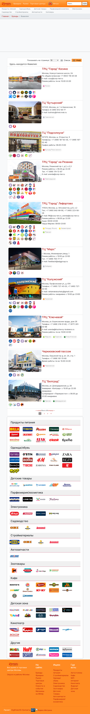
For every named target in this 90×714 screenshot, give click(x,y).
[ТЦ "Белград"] (24, 390)
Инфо (78, 60)
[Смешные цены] (14, 471)
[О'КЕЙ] (54, 440)
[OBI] (14, 528)
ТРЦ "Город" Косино (55, 68)
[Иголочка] (10, 345)
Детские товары (40, 9)
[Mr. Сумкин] (14, 193)
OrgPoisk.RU (16, 710)
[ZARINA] (26, 96)
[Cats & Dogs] (14, 197)
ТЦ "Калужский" (52, 279)
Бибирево (48, 266)
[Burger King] (22, 185)
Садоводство (7, 12)
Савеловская (49, 117)
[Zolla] (30, 231)
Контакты (26, 710)
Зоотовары (50, 12)
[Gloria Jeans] (22, 227)
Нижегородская (50, 179)
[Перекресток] (10, 155)
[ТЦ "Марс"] (24, 259)
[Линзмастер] (10, 310)
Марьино (48, 337)
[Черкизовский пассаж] (24, 361)
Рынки (25, 4)
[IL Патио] (30, 235)
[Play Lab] (27, 610)
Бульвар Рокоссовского (53, 150)
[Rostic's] (18, 92)
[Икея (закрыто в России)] (14, 542)
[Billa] (14, 429)
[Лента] (14, 273)
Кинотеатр (75, 683)
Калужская (48, 299)
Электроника (77, 9)
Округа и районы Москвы (18, 674)
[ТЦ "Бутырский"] (24, 112)
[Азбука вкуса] (67, 434)
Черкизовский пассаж (56, 351)
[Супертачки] (27, 615)
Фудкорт (74, 686)
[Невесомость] (40, 615)
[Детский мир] (30, 92)
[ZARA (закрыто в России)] (26, 185)
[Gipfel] (30, 96)
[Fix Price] (22, 375)
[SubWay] (26, 155)
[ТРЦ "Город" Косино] (24, 78)
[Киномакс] (54, 629)
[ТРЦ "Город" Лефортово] (24, 213)
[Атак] (40, 440)
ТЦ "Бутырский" (52, 102)
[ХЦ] (67, 465)
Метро (56, 4)
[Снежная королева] (14, 92)
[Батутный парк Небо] (67, 610)
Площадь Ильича (51, 228)
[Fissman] (34, 96)
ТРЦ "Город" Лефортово (57, 203)
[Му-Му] (40, 590)
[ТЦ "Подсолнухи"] (24, 142)
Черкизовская (49, 366)
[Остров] (22, 238)
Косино (47, 86)
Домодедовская (60, 401)
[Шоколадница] (27, 590)
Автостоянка (76, 673)
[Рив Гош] (34, 92)
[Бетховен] (27, 570)
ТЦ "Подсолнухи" (53, 132)
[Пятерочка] (67, 429)
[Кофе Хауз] (30, 306)
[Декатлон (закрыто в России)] (14, 96)
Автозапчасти (37, 12)
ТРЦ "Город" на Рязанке (57, 162)
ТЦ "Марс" (49, 249)
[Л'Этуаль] (30, 185)
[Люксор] (14, 635)
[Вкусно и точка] (26, 92)
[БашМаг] (54, 460)
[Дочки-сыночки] (67, 485)
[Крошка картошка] (22, 92)
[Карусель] (54, 434)
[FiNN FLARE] (10, 242)
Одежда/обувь (25, 9)
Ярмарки (17, 4)
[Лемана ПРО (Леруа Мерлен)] (22, 96)
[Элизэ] (40, 499)
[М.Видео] (14, 189)
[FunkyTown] (54, 615)
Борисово (58, 337)
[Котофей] (10, 96)
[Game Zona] (54, 610)
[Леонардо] (10, 238)
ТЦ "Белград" (50, 381)
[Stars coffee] (26, 238)
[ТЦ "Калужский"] (24, 288)
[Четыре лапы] (18, 96)
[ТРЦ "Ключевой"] (24, 327)
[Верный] (14, 126)
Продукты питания (9, 9)
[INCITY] (10, 235)
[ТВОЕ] (30, 193)
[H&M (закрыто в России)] (40, 460)
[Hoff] (27, 649)
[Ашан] (22, 189)
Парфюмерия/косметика (59, 9)
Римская (48, 232)
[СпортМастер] (30, 189)
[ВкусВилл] (22, 235)
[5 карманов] (14, 465)
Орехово (48, 401)
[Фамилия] (10, 92)
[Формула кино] (18, 235)
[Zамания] (26, 193)
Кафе (73, 675)
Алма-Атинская (71, 337)
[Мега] (14, 649)
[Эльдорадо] (14, 155)
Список (67, 60)
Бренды (15, 16)
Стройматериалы (21, 12)
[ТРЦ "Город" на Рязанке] (24, 171)
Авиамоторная (66, 228)
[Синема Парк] (10, 302)
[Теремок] (34, 185)
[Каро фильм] (10, 273)
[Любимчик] (54, 570)
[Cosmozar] (40, 610)
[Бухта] (67, 440)
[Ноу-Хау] (18, 193)
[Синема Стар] (14, 629)
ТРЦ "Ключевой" (52, 317)
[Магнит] (27, 434)
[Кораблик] (14, 404)
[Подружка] (30, 155)
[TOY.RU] (34, 193)
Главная (5, 16)
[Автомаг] (14, 556)
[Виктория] (30, 341)
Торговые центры (37, 4)
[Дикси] (40, 434)
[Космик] (14, 610)
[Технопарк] (40, 513)
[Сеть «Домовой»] (18, 242)
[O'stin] (14, 185)
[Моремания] (27, 595)
